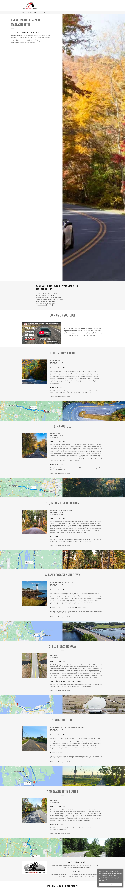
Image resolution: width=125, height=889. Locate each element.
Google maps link (64, 396)
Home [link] (24, 12)
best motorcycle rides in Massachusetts (76, 865)
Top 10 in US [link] (43, 12)
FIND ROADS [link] (32, 12)
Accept (110, 884)
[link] (30, 5)
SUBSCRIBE (75, 335)
